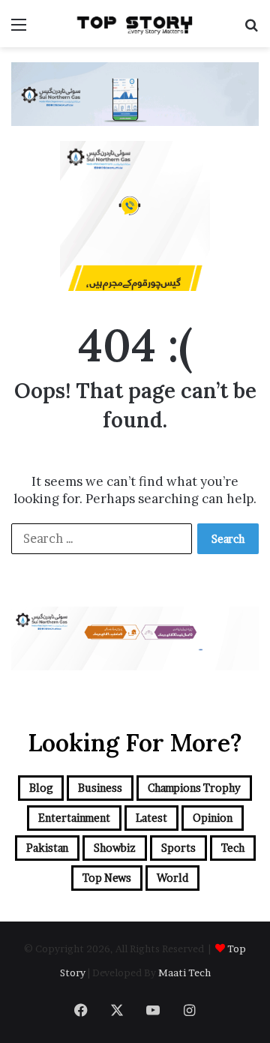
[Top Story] (135, 23)
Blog (40, 787)
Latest (151, 817)
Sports (178, 847)
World (172, 877)
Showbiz (115, 847)
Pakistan (47, 847)
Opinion (212, 817)
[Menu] (18, 29)
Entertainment (74, 817)
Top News (106, 877)
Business (100, 787)
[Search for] (251, 29)
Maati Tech (184, 973)
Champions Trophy (194, 787)
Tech (232, 847)
